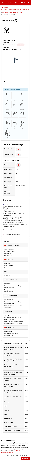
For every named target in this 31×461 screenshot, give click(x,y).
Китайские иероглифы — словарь (12, 12)
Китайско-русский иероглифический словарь (15, 9)
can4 (19, 45)
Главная (4, 7)
